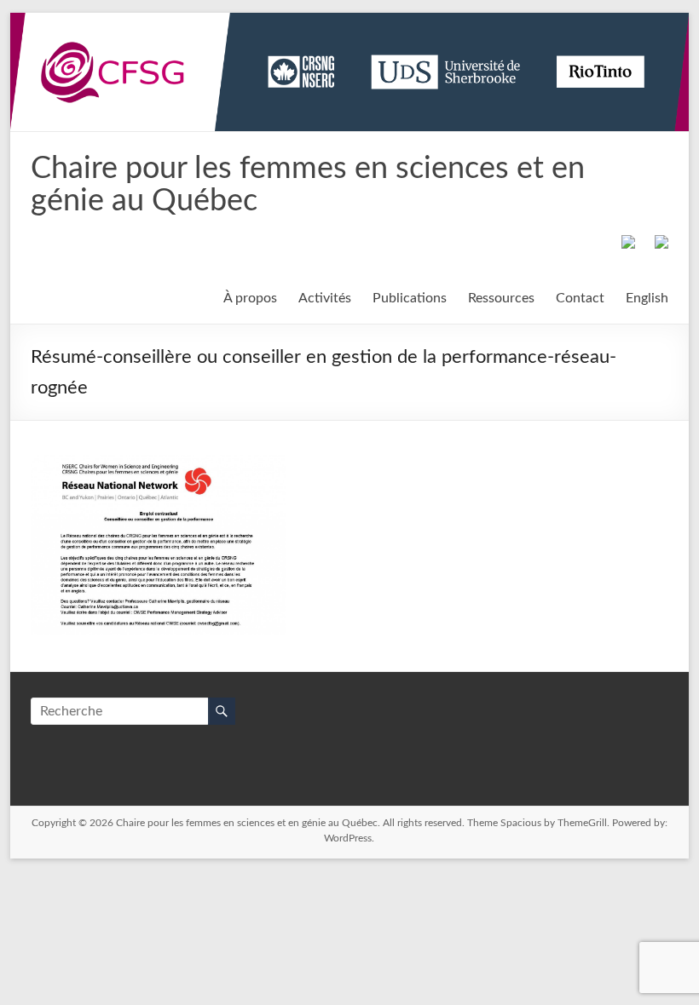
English (647, 298)
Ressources (501, 298)
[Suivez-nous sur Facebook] (625, 245)
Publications (410, 298)
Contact (580, 298)
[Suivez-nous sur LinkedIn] (658, 245)
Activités (324, 298)
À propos (250, 298)
